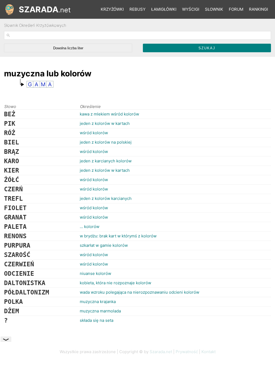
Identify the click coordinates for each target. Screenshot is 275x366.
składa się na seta (96, 320)
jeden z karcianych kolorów (106, 160)
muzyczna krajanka (98, 301)
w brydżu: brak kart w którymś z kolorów (118, 235)
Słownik (214, 9)
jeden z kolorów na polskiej (106, 142)
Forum (236, 9)
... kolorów (89, 226)
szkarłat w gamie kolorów (104, 245)
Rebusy (137, 9)
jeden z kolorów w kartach (105, 123)
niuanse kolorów (95, 273)
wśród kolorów (94, 132)
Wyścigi (190, 9)
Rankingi (258, 9)
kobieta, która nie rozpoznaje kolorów (115, 282)
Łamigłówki (163, 9)
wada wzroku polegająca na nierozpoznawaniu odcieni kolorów (139, 292)
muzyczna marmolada (100, 310)
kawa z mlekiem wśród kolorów (109, 114)
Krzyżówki (112, 9)
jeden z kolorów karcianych (106, 198)
